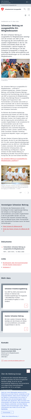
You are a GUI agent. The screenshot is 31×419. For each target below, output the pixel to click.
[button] (28, 371)
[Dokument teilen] (29, 15)
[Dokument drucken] (25, 15)
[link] (15, 296)
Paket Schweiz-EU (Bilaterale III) (12, 226)
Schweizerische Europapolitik (13, 9)
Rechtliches (4, 409)
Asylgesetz (6, 267)
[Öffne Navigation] (28, 9)
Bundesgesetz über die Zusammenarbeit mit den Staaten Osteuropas (15, 264)
